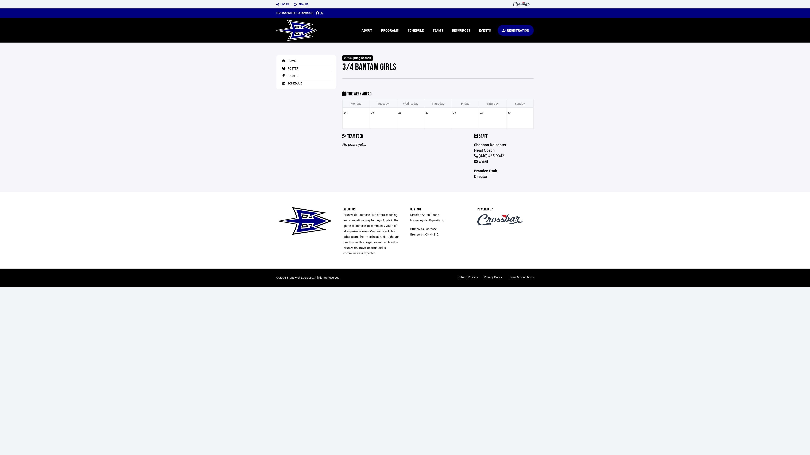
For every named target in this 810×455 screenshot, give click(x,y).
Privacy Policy (493, 277)
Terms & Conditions (521, 277)
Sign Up (303, 4)
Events (485, 30)
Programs (390, 30)
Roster (292, 68)
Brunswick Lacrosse (294, 13)
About (367, 30)
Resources (461, 30)
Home (291, 61)
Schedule (416, 30)
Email (483, 161)
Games (292, 76)
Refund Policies (468, 277)
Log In (284, 4)
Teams (438, 30)
